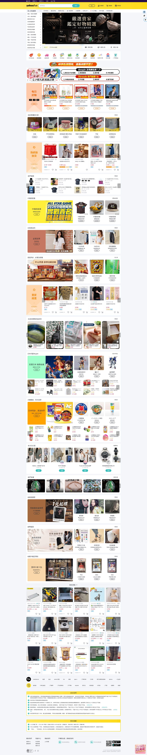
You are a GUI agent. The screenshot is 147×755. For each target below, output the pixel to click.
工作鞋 (91, 679)
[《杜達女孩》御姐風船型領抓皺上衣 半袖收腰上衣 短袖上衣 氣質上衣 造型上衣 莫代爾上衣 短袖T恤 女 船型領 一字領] (92, 451)
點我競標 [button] (81, 221)
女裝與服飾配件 (31, 21)
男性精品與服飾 (31, 29)
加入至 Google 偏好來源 (144, 15)
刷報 (28, 679)
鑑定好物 (53, 11)
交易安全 (119, 751)
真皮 (49, 679)
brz (64, 679)
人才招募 (47, 741)
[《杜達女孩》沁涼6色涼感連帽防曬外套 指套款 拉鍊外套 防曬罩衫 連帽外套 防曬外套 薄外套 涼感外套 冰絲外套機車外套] (92, 458)
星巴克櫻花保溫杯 (101, 679)
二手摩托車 (83, 679)
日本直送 (45, 11)
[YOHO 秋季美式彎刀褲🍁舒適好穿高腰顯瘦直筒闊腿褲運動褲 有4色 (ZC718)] (69, 451)
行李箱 (98, 685)
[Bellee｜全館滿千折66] (39, 462)
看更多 (116, 115)
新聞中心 (28, 741)
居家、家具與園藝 (31, 34)
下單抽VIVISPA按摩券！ (55, 47)
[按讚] (43, 342)
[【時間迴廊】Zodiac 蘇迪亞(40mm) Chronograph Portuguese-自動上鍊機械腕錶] (115, 458)
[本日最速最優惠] (140, 749)
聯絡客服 (38, 743)
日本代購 (101, 11)
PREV (27, 128)
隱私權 (108, 751)
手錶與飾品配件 (31, 27)
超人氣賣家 (70, 11)
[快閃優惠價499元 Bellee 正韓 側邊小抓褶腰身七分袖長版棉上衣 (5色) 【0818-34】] (35, 455)
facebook (35, 750)
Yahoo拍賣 (31, 5)
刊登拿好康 (109, 11)
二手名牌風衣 (60, 685)
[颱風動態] (81, 71)
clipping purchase (55, 169)
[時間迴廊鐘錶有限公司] (108, 462)
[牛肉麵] (81, 78)
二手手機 (69, 685)
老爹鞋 (112, 685)
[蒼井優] (97, 71)
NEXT (120, 128)
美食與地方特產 (31, 47)
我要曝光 (34, 104)
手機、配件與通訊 (31, 42)
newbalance (36, 679)
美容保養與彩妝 (31, 32)
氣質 (44, 679)
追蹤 (39, 470)
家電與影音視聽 (31, 45)
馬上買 (116, 257)
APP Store (116, 742)
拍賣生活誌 (61, 11)
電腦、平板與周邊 (31, 40)
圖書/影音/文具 (31, 19)
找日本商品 (115, 353)
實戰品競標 (115, 198)
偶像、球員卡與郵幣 (32, 14)
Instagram (38, 750)
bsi (29, 751)
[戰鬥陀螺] (113, 78)
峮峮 (69, 679)
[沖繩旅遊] (66, 78)
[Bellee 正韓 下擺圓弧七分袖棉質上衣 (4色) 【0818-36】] (46, 458)
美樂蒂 (119, 685)
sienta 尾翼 (57, 679)
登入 (92, 5)
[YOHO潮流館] (62, 462)
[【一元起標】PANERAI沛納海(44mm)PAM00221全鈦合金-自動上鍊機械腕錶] (104, 455)
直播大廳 (115, 477)
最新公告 (38, 745)
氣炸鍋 (34, 685)
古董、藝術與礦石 (31, 16)
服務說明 (28, 743)
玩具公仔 (85, 11)
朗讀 (144, 11)
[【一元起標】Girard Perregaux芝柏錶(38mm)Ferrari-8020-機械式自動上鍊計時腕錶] (115, 451)
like (52, 169)
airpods (77, 685)
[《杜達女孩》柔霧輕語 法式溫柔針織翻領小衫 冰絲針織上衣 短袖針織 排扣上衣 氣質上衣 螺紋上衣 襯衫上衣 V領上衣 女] (81, 455)
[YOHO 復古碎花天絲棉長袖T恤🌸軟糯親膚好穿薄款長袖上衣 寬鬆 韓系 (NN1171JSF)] (58, 455)
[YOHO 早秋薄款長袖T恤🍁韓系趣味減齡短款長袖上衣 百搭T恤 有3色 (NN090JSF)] (69, 458)
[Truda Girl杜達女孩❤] (85, 462)
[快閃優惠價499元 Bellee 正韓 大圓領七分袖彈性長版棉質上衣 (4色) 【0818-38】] (46, 451)
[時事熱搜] (73, 64)
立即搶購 (50, 108)
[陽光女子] (66, 71)
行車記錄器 (42, 685)
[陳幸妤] (97, 78)
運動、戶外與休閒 (31, 37)
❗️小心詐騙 (93, 11)
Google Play (116, 745)
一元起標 (118, 679)
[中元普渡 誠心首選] (81, 28)
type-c (75, 679)
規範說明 (89, 705)
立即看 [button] (36, 214)
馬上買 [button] (81, 280)
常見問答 (38, 741)
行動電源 (91, 685)
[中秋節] (113, 71)
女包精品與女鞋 (31, 24)
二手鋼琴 (51, 685)
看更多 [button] (36, 244)
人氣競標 (77, 11)
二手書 (105, 685)
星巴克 (84, 685)
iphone (110, 679)
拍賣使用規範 (113, 751)
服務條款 (104, 751)
